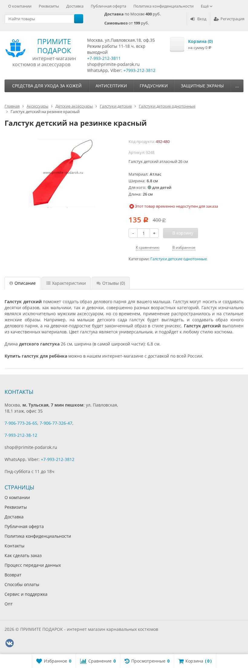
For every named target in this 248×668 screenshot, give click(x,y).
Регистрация (232, 18)
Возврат (13, 575)
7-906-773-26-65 (21, 423)
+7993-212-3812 (139, 70)
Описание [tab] (25, 283)
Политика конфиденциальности (163, 6)
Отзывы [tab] (113, 283)
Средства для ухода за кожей (47, 86)
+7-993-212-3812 (57, 459)
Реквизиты (49, 6)
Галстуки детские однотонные (178, 258)
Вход (201, 18)
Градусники (154, 86)
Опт (9, 604)
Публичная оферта (108, 6)
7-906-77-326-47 (56, 423)
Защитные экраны (202, 86)
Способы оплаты (22, 584)
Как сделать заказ (23, 555)
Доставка (74, 6)
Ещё (205, 6)
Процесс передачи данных (33, 565)
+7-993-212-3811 (104, 58)
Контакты (14, 546)
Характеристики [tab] (69, 283)
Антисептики (111, 86)
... (237, 86)
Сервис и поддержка (26, 594)
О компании (19, 6)
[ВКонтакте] (9, 643)
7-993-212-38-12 (21, 435)
